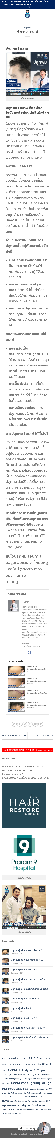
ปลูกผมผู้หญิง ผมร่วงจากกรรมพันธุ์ (36, 706)
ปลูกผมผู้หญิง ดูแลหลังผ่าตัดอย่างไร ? (29, 1027)
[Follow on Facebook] (26, 7)
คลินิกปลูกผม (30, 1064)
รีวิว (43, 1101)
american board (18, 1058)
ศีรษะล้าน (36, 1105)
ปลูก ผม (5, 1070)
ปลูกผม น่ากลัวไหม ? (43, 735)
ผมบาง (5, 1101)
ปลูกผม (27, 27)
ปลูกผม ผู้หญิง (22, 1088)
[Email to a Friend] (30, 724)
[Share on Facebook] (19, 724)
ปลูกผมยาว (32, 1089)
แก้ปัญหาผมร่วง (33, 1110)
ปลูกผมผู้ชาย (37, 1083)
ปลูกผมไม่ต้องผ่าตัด (16, 1097)
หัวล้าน (44, 1105)
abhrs (5, 1058)
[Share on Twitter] (24, 724)
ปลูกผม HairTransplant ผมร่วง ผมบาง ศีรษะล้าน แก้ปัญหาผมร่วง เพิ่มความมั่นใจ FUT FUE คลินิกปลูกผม (26, 1074)
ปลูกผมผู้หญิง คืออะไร (21, 1008)
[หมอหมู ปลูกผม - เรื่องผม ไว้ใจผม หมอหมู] (27, 14)
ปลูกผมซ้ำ (31, 1078)
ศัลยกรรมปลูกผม (20, 1105)
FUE (30, 1058)
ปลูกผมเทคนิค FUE (22, 1093)
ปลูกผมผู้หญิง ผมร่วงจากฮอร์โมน (36, 682)
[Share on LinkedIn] (40, 724)
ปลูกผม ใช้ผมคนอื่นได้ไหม (14, 735)
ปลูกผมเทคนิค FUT (38, 1093)
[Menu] (4, 13)
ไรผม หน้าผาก (18, 1113)
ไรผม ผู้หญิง (9, 1113)
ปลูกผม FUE (16, 1069)
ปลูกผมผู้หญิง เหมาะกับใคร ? (25, 998)
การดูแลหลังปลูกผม (14, 1064)
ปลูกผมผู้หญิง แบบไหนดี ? (24, 1018)
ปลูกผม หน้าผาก (42, 1089)
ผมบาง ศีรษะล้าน (15, 1101)
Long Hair (42, 1058)
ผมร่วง (25, 1101)
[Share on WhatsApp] (14, 724)
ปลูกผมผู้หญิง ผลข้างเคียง (37, 693)
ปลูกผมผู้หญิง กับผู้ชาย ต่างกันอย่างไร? (30, 989)
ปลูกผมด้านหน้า (40, 1078)
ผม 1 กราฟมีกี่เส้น (44, 1097)
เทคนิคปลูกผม (22, 1109)
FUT (35, 1058)
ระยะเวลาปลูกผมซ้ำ (35, 1101)
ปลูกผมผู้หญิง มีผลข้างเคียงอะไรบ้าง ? (29, 1037)
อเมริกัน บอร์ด (9, 1109)
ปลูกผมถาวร (19, 1083)
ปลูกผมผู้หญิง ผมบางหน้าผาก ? (36, 670)
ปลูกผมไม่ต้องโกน (31, 1096)
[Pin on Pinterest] (35, 724)
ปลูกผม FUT (32, 1070)
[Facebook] (29, 652)
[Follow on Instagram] (29, 7)
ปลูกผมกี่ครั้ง (22, 1078)
